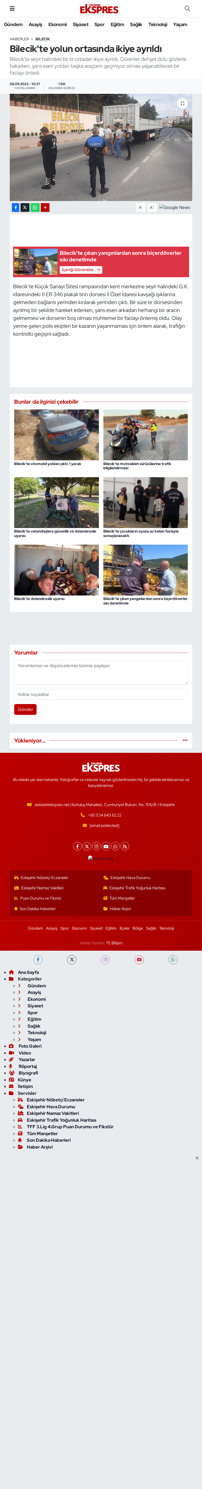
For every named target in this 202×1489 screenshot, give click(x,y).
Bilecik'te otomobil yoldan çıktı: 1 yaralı (47, 463)
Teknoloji (157, 24)
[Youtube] (106, 846)
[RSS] (124, 846)
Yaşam (180, 24)
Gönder (25, 709)
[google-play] (101, 858)
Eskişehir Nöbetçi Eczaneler (44, 877)
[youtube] (139, 959)
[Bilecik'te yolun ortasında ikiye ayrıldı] (101, 147)
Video (24, 1053)
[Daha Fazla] (45, 207)
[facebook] (38, 959)
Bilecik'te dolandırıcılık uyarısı (39, 598)
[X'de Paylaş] (25, 207)
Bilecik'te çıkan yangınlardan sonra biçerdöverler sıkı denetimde (145, 601)
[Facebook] (77, 846)
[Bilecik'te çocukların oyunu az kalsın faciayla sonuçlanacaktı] (145, 502)
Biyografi (28, 1073)
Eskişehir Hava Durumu (130, 877)
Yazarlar (26, 1059)
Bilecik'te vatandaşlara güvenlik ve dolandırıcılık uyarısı (55, 533)
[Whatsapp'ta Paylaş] (35, 207)
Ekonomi (57, 24)
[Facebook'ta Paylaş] (15, 207)
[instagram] (105, 959)
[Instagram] (96, 846)
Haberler (19, 39)
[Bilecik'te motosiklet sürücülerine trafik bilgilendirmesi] (145, 434)
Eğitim (117, 24)
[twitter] (71, 959)
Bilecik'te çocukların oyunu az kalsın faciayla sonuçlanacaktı (141, 533)
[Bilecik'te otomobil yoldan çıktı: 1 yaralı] (56, 434)
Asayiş (35, 24)
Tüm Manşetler (122, 898)
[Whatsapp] (115, 846)
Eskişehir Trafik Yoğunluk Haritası (137, 888)
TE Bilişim (114, 943)
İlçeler (125, 928)
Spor (99, 24)
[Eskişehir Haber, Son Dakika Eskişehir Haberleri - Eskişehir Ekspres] (99, 8)
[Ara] (187, 8)
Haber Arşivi (120, 908)
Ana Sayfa (28, 972)
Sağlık (136, 24)
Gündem (13, 24)
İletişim (25, 1086)
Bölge (138, 928)
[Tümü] (185, 740)
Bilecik (43, 39)
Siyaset (80, 24)
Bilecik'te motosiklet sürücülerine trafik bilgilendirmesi (137, 466)
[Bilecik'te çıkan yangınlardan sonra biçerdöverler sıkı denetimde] (145, 570)
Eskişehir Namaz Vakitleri (42, 888)
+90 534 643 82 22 (104, 815)
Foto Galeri (30, 1046)
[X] (87, 846)
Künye (24, 1080)
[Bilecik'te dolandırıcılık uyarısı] (56, 570)
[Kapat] (198, 1158)
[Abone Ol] (174, 207)
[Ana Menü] (12, 8)
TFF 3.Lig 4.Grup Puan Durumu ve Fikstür (70, 1127)
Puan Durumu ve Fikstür (40, 898)
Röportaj (27, 1066)
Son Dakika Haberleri (37, 908)
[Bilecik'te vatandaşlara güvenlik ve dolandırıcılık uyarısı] (56, 502)
